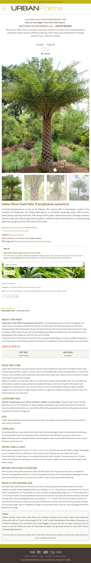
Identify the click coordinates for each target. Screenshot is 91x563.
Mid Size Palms (37, 291)
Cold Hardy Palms (30, 287)
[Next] (84, 115)
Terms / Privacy (60, 556)
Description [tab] (8, 311)
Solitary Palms (61, 291)
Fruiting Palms (17, 291)
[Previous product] (48, 49)
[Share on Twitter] (8, 296)
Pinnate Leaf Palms (49, 291)
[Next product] (43, 49)
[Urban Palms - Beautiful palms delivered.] (45, 9)
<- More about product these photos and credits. (15, 231)
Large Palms (27, 291)
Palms (51, 44)
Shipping (34, 556)
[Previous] (6, 115)
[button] (4, 9)
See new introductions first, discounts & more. (32, 241)
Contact (48, 556)
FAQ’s (41, 556)
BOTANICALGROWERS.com (45, 26)
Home (40, 44)
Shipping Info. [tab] (23, 311)
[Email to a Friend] (12, 296)
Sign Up (7, 249)
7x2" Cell (9, 291)
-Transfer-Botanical (16, 287)
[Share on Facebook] (4, 296)
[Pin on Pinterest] (17, 296)
